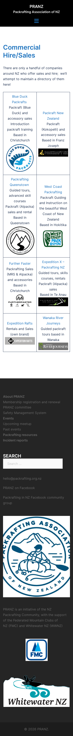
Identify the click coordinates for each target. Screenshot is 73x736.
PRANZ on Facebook (19, 488)
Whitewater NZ (37, 626)
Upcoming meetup (17, 424)
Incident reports (15, 440)
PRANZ (36, 6)
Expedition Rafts (19, 323)
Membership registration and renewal (31, 402)
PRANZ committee (17, 407)
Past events (12, 429)
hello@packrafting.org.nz (22, 478)
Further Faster (20, 263)
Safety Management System (24, 413)
